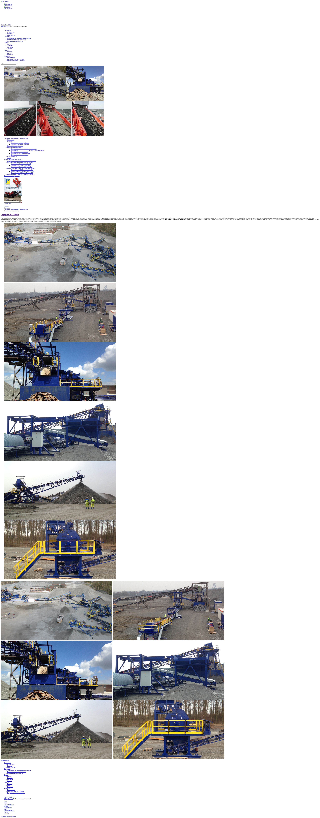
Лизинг (9, 781)
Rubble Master (8, 807)
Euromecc (6, 813)
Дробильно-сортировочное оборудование (16, 209)
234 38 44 (5, 26)
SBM (5, 809)
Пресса (9, 785)
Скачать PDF (7, 203)
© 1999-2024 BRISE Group (8, 816)
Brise (5, 801)
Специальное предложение (15, 773)
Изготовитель (11, 790)
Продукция (7, 208)
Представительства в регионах (16, 793)
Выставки (10, 787)
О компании (7, 763)
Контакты (7, 788)
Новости (6, 782)
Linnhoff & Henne (9, 804)
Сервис (6, 775)
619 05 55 (6, 25)
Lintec (5, 803)
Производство (11, 767)
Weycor (6, 806)
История (9, 766)
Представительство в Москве (15, 791)
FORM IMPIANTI (9, 810)
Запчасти (9, 778)
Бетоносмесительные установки (16, 772)
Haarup (6, 812)
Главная (6, 206)
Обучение (10, 779)
